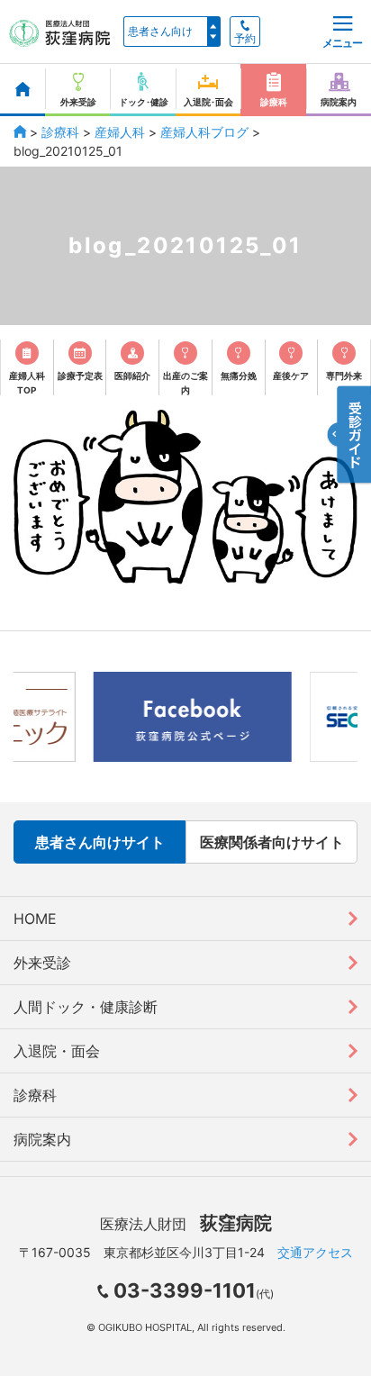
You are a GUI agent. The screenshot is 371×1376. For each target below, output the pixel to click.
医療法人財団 (186, 1224)
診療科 (60, 132)
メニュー (342, 43)
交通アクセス (315, 1252)
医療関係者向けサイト (272, 842)
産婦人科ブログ (204, 132)
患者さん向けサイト (100, 842)
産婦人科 (120, 132)
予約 (245, 38)
